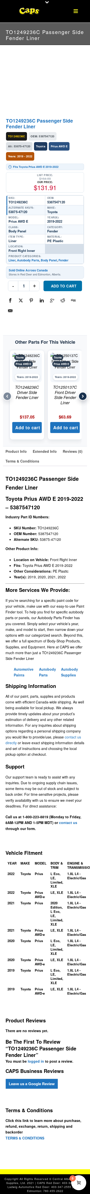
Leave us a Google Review (32, 1083)
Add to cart (64, 285)
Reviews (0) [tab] (72, 451)
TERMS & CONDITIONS (25, 1137)
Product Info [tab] (16, 451)
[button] (27, 427)
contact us (68, 822)
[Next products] (82, 396)
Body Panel (49, 260)
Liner (12, 260)
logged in (36, 1061)
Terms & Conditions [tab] (22, 461)
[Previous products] (7, 396)
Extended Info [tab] (45, 451)
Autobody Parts (28, 260)
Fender (63, 260)
